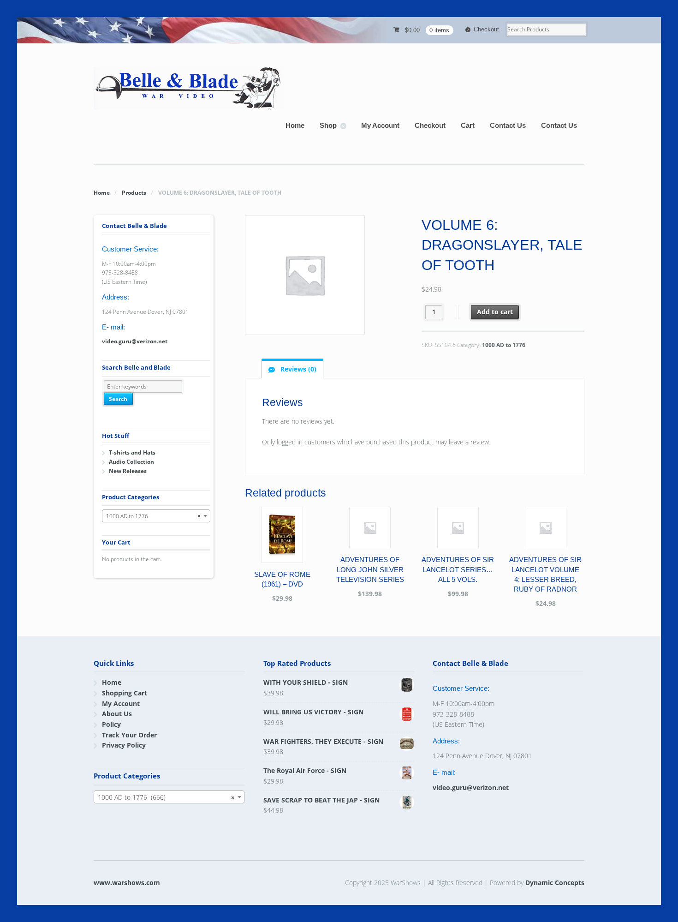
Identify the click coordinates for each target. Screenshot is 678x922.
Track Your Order (129, 734)
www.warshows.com (127, 882)
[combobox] (156, 515)
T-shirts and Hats (132, 452)
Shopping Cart (124, 693)
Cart (468, 125)
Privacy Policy (124, 745)
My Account (380, 125)
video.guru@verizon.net (134, 341)
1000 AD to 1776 (503, 345)
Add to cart (495, 311)
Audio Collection (131, 462)
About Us (117, 713)
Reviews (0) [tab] (297, 369)
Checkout (486, 29)
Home (294, 125)
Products (134, 193)
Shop (328, 125)
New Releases (128, 471)
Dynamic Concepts (554, 882)
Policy (111, 724)
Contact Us (508, 125)
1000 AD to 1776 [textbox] (153, 516)
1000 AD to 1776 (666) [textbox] (166, 797)
